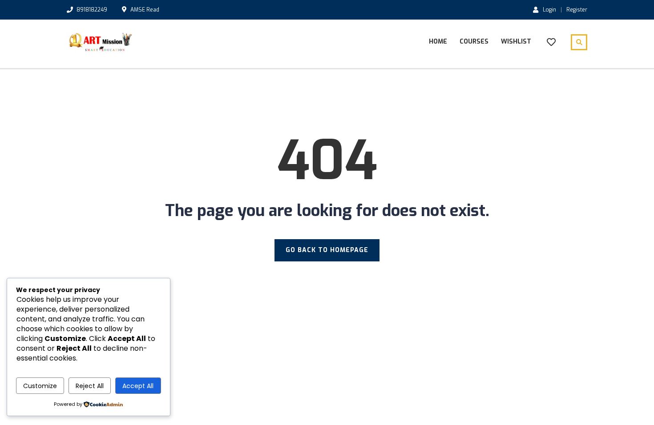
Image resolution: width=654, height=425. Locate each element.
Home (438, 41)
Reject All (90, 385)
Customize (40, 385)
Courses (474, 41)
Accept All (137, 385)
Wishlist (516, 41)
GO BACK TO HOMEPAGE (327, 250)
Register (576, 9)
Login (549, 9)
